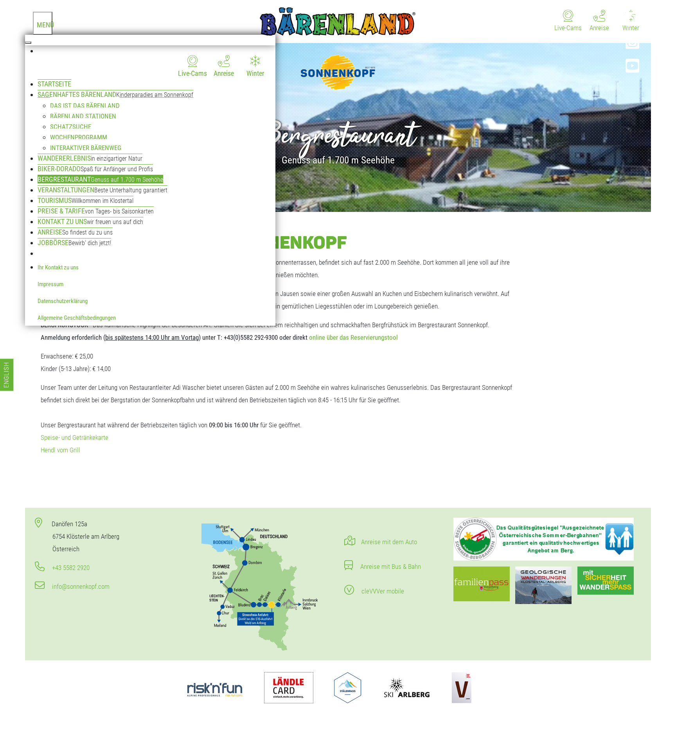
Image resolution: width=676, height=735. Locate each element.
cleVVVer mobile (382, 591)
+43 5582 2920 (70, 568)
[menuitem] (156, 62)
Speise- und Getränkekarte (74, 437)
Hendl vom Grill (60, 450)
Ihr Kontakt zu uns (58, 267)
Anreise (224, 73)
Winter (255, 73)
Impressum (50, 284)
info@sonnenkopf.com (80, 586)
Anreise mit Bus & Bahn (390, 566)
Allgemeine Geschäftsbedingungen (77, 317)
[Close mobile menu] (28, 42)
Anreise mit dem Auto (389, 542)
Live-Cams (192, 73)
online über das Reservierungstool (353, 337)
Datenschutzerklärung (63, 301)
